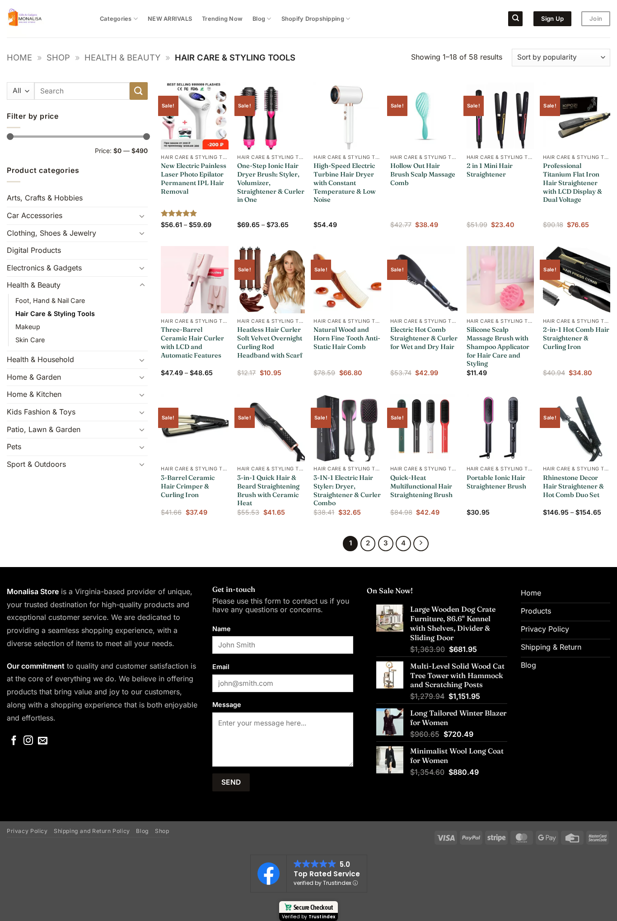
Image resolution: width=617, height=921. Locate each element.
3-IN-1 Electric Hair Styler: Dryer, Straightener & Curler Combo (347, 490)
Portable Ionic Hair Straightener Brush (496, 482)
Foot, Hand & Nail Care (50, 300)
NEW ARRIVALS (170, 18)
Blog (258, 18)
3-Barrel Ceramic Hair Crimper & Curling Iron (188, 486)
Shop (58, 57)
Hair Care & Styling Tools (55, 313)
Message (226, 704)
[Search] (515, 18)
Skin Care (30, 340)
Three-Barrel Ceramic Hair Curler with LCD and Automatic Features (192, 342)
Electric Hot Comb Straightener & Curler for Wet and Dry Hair (424, 338)
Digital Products (34, 250)
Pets (14, 446)
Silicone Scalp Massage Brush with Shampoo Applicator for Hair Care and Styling (498, 346)
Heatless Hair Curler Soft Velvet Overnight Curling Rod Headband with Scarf (269, 342)
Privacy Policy (27, 831)
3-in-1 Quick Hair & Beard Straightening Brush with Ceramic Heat (268, 490)
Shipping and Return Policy (92, 831)
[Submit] (139, 91)
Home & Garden (34, 376)
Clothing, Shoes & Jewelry (51, 232)
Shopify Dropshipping (312, 18)
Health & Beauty (122, 57)
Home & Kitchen (34, 394)
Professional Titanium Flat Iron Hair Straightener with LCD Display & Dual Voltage (572, 183)
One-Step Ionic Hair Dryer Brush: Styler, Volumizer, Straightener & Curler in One (270, 183)
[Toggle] (142, 215)
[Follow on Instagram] (28, 741)
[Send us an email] (42, 741)
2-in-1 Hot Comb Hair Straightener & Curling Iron (576, 338)
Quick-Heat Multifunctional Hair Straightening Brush (421, 486)
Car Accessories (34, 215)
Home (19, 57)
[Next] (421, 543)
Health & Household (40, 359)
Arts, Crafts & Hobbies (45, 197)
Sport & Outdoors (36, 464)
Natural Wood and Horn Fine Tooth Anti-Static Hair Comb (346, 338)
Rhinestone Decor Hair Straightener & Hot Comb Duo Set (573, 486)
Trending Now (222, 18)
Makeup (27, 326)
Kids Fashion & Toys (41, 411)
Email (220, 666)
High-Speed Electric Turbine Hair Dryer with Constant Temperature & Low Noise (344, 183)
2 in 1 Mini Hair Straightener (490, 170)
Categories (116, 18)
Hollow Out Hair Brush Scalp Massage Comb (422, 174)
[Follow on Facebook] (14, 741)
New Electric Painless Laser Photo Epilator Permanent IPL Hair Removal (193, 178)
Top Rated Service (327, 874)
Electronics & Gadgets (44, 267)
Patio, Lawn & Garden (43, 429)
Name (221, 629)
